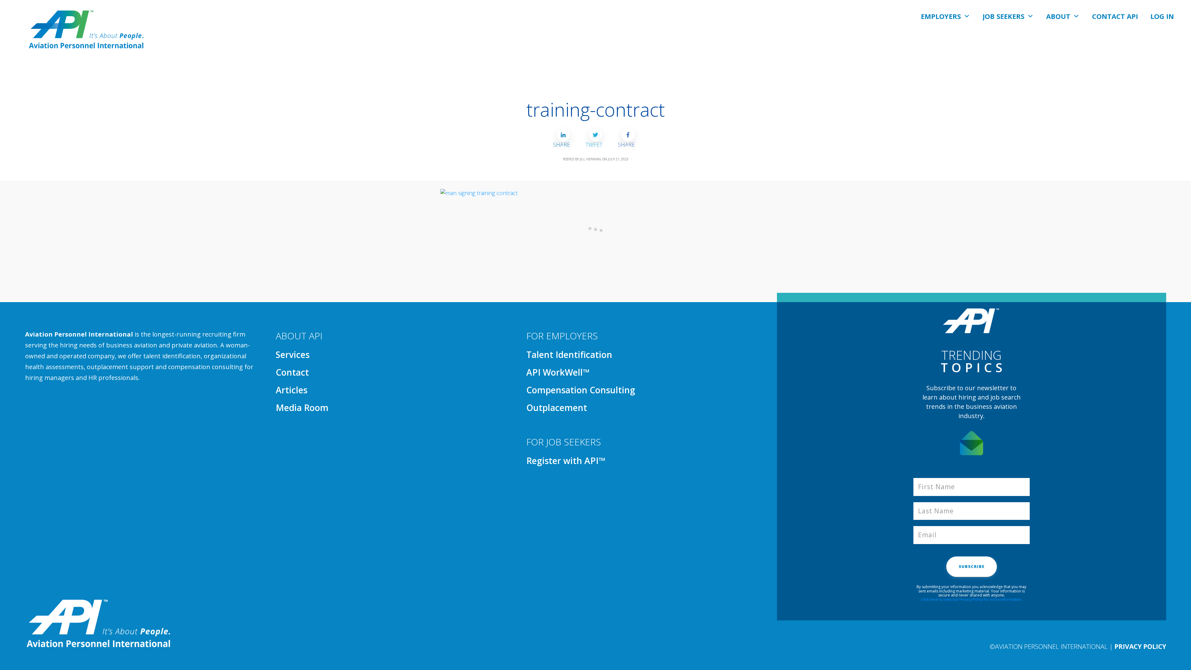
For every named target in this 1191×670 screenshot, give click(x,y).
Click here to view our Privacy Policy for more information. (971, 599)
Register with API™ (565, 461)
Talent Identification (569, 354)
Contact (292, 372)
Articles (291, 390)
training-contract (595, 109)
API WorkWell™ (558, 372)
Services (293, 354)
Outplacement (556, 407)
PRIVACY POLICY (1140, 646)
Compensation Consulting (580, 390)
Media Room (302, 407)
